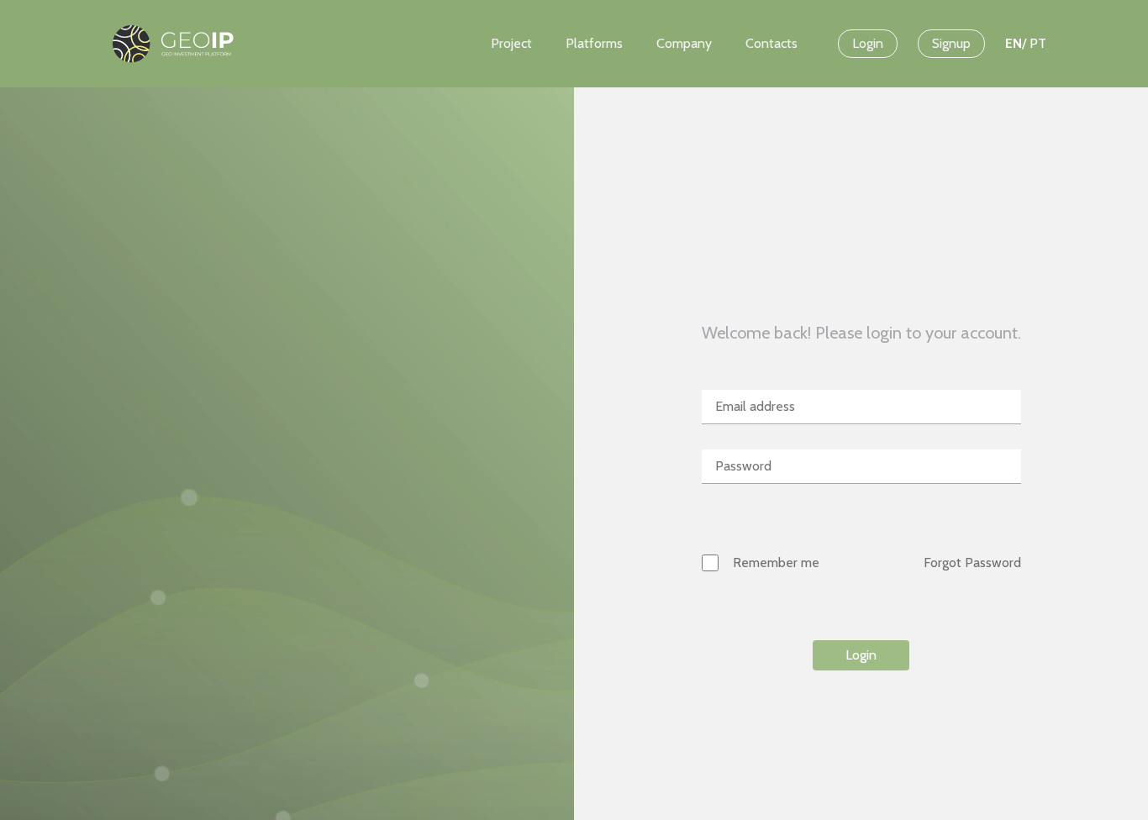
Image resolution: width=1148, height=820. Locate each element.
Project (511, 43)
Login (867, 43)
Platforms (594, 43)
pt (1038, 43)
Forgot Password (972, 562)
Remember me (776, 562)
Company (684, 43)
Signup (951, 43)
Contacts (771, 43)
